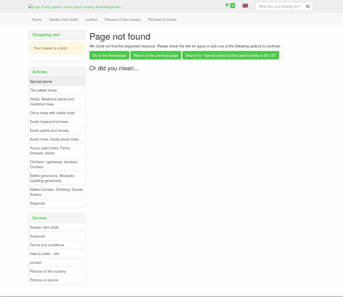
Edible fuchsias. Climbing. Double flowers (56, 192)
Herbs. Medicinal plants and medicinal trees (52, 101)
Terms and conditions (47, 244)
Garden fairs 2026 (44, 227)
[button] (245, 5)
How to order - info (45, 253)
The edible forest (43, 90)
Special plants (41, 81)
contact (35, 262)
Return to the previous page (156, 55)
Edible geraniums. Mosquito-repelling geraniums (52, 178)
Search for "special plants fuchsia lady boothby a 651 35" (231, 55)
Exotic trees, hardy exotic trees (54, 139)
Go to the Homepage (109, 55)
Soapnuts (37, 203)
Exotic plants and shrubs (49, 130)
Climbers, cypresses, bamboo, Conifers (54, 164)
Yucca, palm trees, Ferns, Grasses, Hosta (50, 150)
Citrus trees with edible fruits (52, 112)
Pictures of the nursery (48, 271)
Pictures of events (44, 279)
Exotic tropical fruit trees (49, 121)
